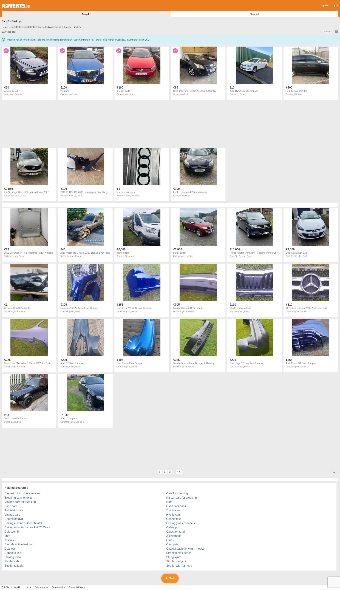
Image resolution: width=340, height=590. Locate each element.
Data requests (41, 587)
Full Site (6, 587)
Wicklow (73, 94)
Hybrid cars (173, 514)
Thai (7, 535)
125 (179, 472)
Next (335, 472)
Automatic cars (13, 510)
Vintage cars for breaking (20, 501)
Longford (80, 422)
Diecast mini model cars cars (22, 493)
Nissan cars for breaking (181, 497)
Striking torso (12, 557)
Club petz (172, 544)
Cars (169, 501)
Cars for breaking (177, 493)
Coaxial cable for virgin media (185, 548)
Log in (28, 587)
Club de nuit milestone (18, 544)
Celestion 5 (11, 531)
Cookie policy (58, 587)
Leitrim (189, 256)
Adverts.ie (16, 6)
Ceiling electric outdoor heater (23, 523)
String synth (173, 557)
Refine (327, 31)
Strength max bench (178, 552)
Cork (23, 195)
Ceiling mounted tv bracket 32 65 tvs (27, 527)
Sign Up (325, 5)
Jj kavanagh (174, 535)
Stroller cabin (12, 561)
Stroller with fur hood (179, 565)
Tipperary (129, 256)
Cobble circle (12, 552)
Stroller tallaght (13, 565)
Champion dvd (13, 518)
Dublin (243, 94)
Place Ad (254, 14)
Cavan (22, 256)
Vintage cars (12, 514)
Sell (171, 578)
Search (85, 14)
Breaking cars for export (19, 497)
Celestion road (175, 531)
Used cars (10, 506)
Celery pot (172, 527)
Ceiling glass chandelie (181, 523)
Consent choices (77, 587)
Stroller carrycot (176, 561)
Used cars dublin (177, 506)
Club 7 (170, 540)
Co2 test (9, 548)
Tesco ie (9, 540)
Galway (18, 94)
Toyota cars (173, 510)
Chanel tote (173, 518)
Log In (335, 5)
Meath (22, 311)
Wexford (184, 94)
